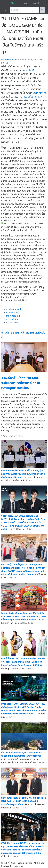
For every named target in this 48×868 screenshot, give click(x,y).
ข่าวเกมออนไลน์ (13, 316)
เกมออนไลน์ (27, 70)
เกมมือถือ (37, 97)
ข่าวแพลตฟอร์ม (13, 322)
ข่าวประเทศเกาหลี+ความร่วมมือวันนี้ (23, 335)
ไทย (25, 3)
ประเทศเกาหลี (39, 93)
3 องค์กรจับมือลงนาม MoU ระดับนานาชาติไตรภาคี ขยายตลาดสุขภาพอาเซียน (20, 383)
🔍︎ (42, 10)
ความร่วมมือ (25, 97)
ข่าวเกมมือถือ (12, 319)
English (35, 3)
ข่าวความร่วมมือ (13, 312)
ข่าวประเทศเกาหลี (13, 309)
